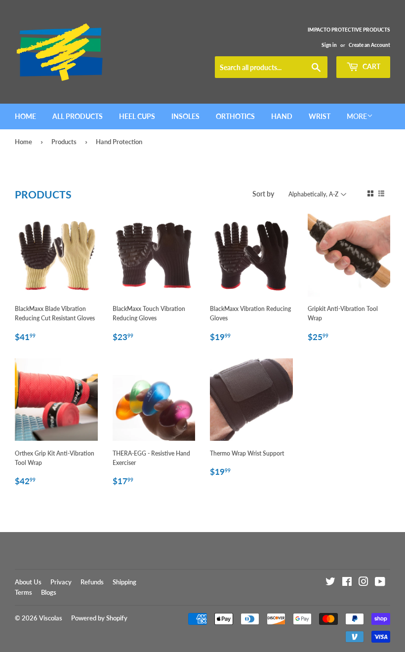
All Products (77, 116)
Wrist (319, 116)
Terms (23, 592)
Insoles (185, 116)
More (357, 116)
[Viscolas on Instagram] (363, 583)
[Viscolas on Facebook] (347, 583)
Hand (281, 116)
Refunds (92, 582)
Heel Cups (137, 116)
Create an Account (369, 45)
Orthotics (235, 116)
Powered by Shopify (99, 618)
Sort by (263, 194)
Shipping (124, 582)
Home (25, 116)
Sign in (329, 45)
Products (64, 142)
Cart (370, 66)
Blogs (48, 592)
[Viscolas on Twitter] (330, 583)
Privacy (61, 582)
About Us (28, 582)
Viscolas (50, 618)
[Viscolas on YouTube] (380, 583)
